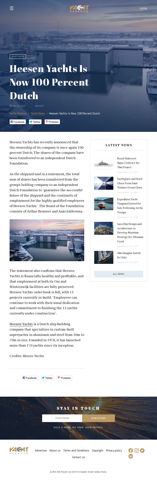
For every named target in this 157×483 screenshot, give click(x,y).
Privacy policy (114, 450)
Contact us (78, 457)
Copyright (97, 450)
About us (55, 450)
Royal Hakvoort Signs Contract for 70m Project (128, 162)
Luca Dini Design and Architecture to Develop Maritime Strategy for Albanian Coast (130, 232)
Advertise (41, 450)
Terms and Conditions (76, 450)
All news (118, 273)
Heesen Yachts (21, 324)
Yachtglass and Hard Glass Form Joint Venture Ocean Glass (129, 183)
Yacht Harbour (79, 9)
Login (143, 8)
